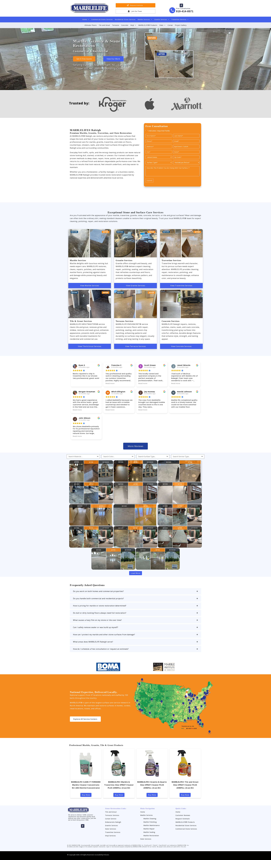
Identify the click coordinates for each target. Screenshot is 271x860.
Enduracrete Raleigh (113, 822)
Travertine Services (178, 19)
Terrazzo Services (112, 815)
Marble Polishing (150, 822)
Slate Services (110, 829)
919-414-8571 (184, 11)
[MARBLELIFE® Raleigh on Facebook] (181, 5)
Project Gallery (181, 25)
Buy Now (86, 795)
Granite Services (160, 19)
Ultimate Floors (90, 25)
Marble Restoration (151, 836)
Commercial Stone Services (102, 19)
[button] (135, 591)
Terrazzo (115, 25)
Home (84, 19)
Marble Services (144, 19)
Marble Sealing (149, 832)
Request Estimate (183, 819)
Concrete (124, 25)
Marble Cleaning (149, 819)
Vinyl (132, 25)
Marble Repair (149, 829)
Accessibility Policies (102, 855)
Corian (170, 25)
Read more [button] (110, 384)
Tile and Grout (104, 25)
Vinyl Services (110, 836)
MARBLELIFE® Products (147, 25)
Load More (135, 573)
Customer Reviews (183, 815)
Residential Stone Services (125, 19)
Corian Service (110, 819)
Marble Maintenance (151, 825)
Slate (161, 25)
